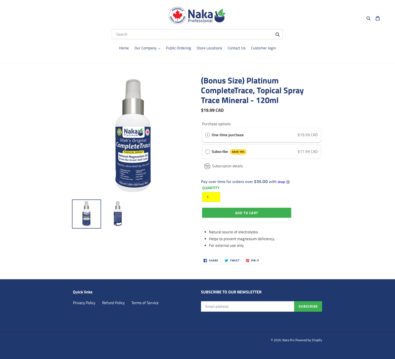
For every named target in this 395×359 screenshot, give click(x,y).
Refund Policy (113, 303)
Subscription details (227, 166)
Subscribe (228, 151)
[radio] (207, 135)
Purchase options (216, 124)
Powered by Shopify (308, 340)
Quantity (210, 188)
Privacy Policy (84, 303)
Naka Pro (288, 340)
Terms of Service (145, 303)
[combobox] (197, 34)
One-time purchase (228, 135)
